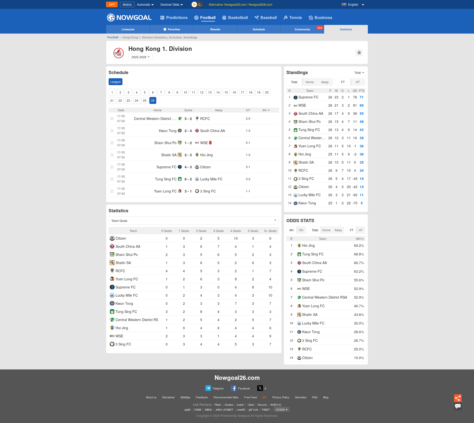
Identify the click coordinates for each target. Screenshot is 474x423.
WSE (204, 142)
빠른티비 (276, 404)
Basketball (238, 17)
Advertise (300, 397)
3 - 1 (188, 191)
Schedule (259, 29)
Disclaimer (168, 397)
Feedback (202, 397)
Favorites (174, 29)
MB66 (208, 409)
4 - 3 (188, 166)
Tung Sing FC (166, 178)
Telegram (218, 388)
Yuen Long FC (165, 191)
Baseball (268, 17)
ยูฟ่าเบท (253, 409)
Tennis (295, 17)
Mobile (127, 4)
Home (310, 82)
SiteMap (185, 397)
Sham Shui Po (165, 142)
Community (308, 28)
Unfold (280, 409)
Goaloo (229, 404)
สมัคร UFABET (224, 409)
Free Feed (250, 397)
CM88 (197, 409)
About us (151, 397)
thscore (262, 404)
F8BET (266, 409)
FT (343, 82)
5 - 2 (188, 118)
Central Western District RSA (155, 118)
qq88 (187, 409)
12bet (250, 404)
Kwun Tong (168, 130)
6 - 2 (188, 178)
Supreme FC (167, 166)
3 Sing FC (208, 191)
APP (112, 4)
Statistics (346, 29)
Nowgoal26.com (237, 377)
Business (323, 17)
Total (294, 82)
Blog (325, 397)
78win (217, 404)
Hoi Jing (206, 154)
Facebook (244, 388)
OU (301, 230)
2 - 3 (188, 154)
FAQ (314, 397)
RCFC (205, 118)
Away (325, 82)
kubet (240, 404)
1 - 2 (188, 142)
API (264, 397)
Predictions (177, 17)
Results (215, 29)
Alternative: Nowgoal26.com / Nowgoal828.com (240, 4)
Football (208, 17)
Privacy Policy (280, 397)
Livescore (128, 29)
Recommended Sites (226, 397)
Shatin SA (169, 154)
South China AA (212, 130)
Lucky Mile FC (211, 178)
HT (358, 82)
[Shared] (458, 401)
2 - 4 (188, 130)
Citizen (205, 166)
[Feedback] (458, 409)
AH (291, 230)
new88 (241, 409)
